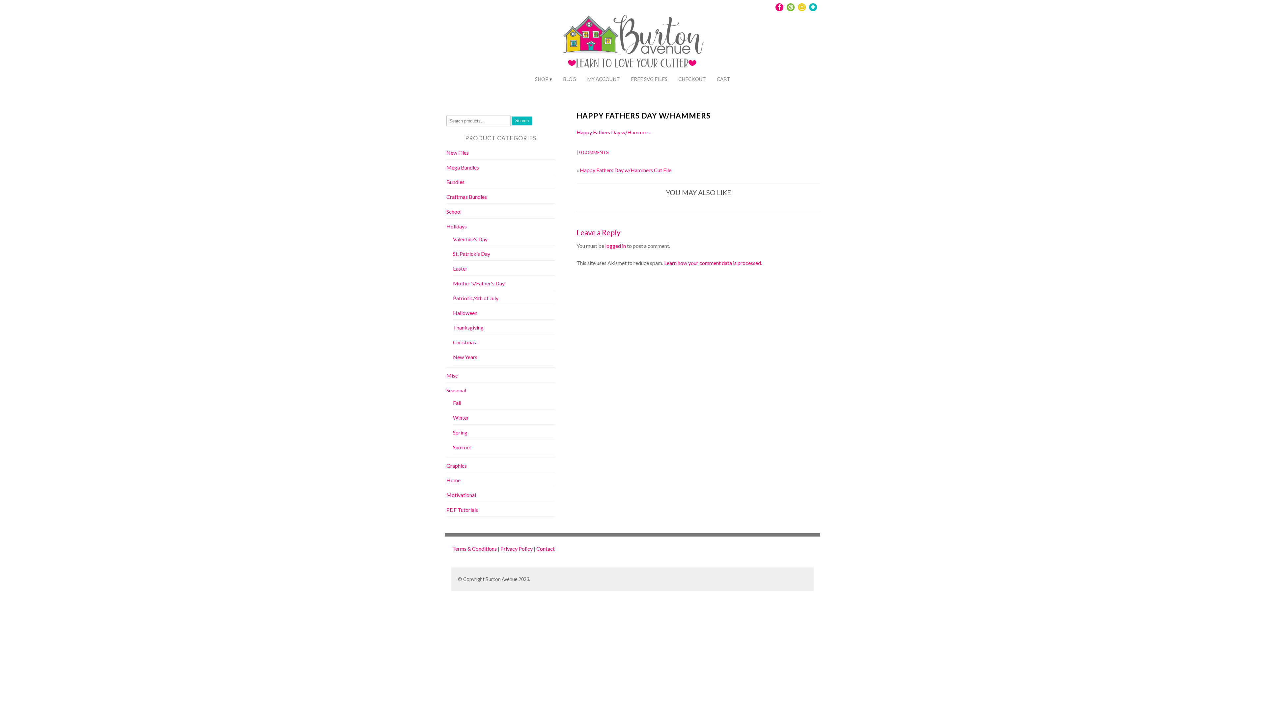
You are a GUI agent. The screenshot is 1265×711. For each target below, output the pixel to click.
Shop (541, 79)
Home (453, 480)
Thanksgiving (468, 327)
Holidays (456, 226)
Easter (460, 268)
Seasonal (456, 390)
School (454, 211)
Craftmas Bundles (466, 197)
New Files (457, 152)
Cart (723, 79)
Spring (460, 432)
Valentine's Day (470, 239)
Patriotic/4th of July (475, 298)
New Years (465, 357)
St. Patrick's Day (471, 253)
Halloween (465, 313)
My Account (603, 79)
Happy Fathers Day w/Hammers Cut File (625, 170)
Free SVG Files (649, 79)
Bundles (455, 182)
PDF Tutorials (462, 510)
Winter (461, 417)
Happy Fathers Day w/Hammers (643, 115)
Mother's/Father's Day (479, 283)
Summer (462, 447)
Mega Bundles (462, 167)
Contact (545, 548)
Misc (452, 375)
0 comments (594, 152)
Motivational (461, 495)
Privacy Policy (516, 548)
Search (522, 120)
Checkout (692, 79)
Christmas (464, 342)
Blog (569, 79)
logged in (615, 246)
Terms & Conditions (474, 548)
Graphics (456, 465)
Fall (457, 403)
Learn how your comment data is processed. (713, 263)
